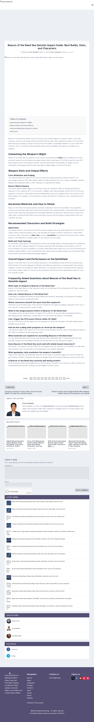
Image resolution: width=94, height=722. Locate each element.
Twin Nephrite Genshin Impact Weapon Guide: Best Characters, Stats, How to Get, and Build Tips (38, 516)
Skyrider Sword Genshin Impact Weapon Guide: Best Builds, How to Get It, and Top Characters (37, 546)
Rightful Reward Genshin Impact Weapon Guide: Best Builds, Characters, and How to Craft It (15, 443)
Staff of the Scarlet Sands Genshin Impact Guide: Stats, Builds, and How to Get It (57, 443)
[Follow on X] (73, 678)
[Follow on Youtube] (80, 678)
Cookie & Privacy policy (35, 703)
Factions (30, 688)
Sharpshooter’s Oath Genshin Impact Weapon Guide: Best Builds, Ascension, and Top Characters (38, 561)
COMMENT (9, 466)
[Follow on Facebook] (76, 678)
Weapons (58, 52)
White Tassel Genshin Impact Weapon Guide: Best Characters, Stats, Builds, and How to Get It (37, 501)
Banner (29, 678)
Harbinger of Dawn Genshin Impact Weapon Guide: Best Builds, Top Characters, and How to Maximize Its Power (42, 606)
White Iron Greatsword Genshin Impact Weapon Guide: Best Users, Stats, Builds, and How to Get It (38, 509)
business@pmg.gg (54, 678)
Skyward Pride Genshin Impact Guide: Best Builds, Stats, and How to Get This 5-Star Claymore (78, 443)
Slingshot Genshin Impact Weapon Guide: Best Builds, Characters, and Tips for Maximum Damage (38, 539)
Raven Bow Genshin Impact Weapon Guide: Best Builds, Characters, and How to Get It (35, 576)
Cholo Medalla (33, 52)
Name (7, 482)
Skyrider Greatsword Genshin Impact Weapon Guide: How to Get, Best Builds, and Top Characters (38, 553)
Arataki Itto (51, 235)
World (29, 695)
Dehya (60, 158)
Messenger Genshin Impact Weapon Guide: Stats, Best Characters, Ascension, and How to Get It (38, 591)
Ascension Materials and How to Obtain (23, 128)
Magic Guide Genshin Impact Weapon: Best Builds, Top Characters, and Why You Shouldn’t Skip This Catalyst (41, 598)
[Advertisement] (47, 23)
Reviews (30, 698)
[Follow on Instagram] (87, 678)
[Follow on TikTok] (84, 678)
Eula (37, 235)
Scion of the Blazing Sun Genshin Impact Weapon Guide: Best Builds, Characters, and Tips (35, 443)
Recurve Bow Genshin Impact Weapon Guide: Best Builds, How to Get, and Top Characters (36, 568)
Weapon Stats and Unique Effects (21, 125)
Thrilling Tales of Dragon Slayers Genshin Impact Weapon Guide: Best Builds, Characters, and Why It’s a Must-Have (43, 531)
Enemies (30, 685)
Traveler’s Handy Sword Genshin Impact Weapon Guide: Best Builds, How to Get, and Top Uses (38, 524)
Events (29, 693)
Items (52, 52)
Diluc (33, 235)
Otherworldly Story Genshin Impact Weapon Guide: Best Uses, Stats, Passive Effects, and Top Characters (40, 583)
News (29, 680)
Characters (31, 683)
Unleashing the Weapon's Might (21, 122)
